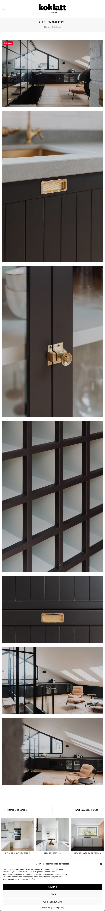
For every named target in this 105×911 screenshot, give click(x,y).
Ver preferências (52, 902)
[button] (101, 863)
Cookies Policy (46, 908)
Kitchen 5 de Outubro (16, 810)
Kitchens (56, 27)
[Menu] (3, 8)
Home (47, 27)
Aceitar (52, 887)
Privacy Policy (59, 908)
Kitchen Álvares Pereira (87, 810)
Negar (52, 894)
